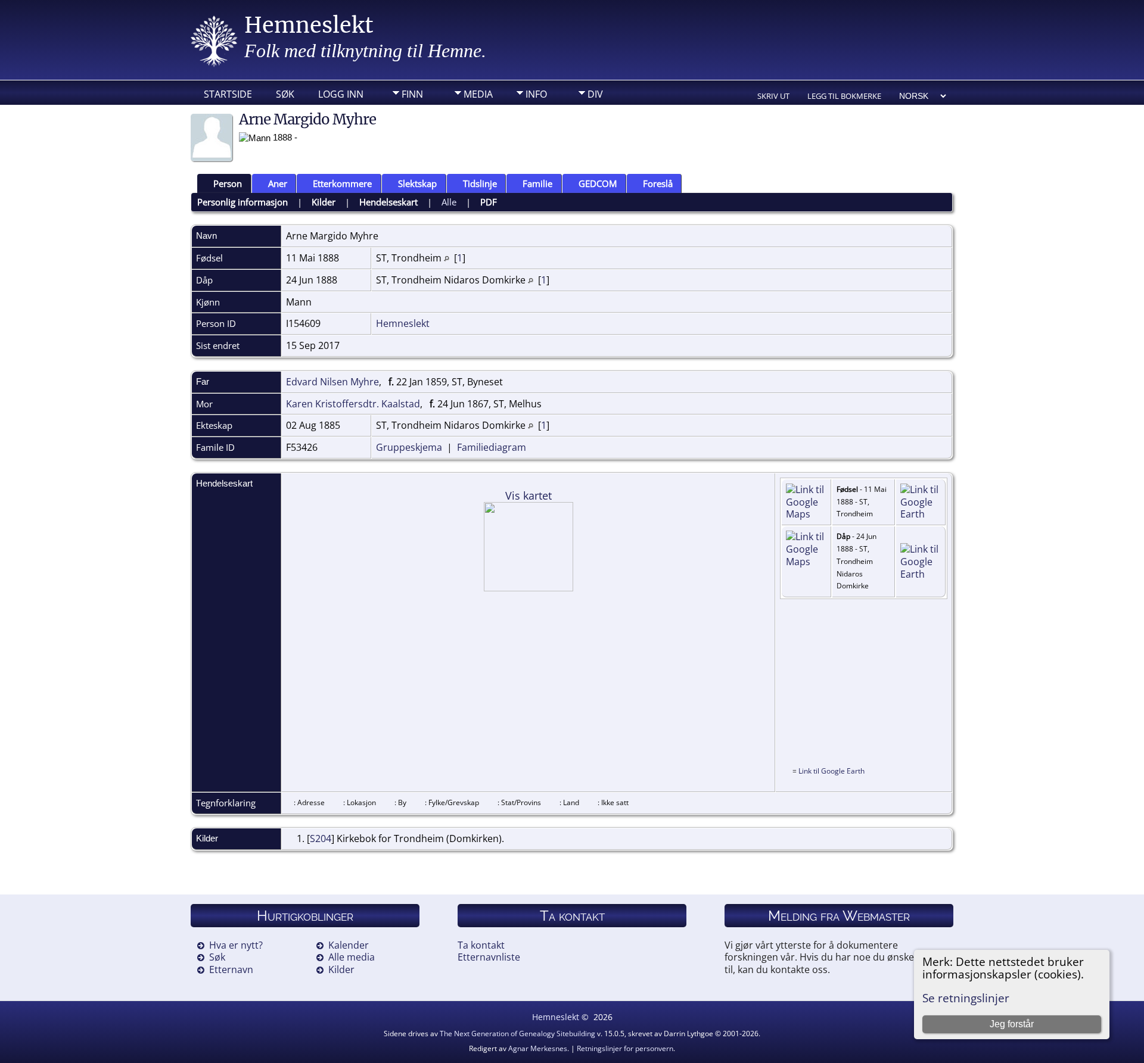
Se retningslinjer (965, 997)
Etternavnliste (489, 957)
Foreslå (658, 183)
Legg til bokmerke (844, 96)
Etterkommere (342, 183)
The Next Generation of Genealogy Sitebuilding (517, 1033)
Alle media (351, 957)
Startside (228, 94)
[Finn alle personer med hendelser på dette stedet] (446, 257)
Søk (285, 94)
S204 (320, 838)
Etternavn (231, 969)
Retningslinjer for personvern (625, 1048)
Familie (537, 183)
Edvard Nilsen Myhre (332, 381)
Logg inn (340, 94)
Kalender (348, 945)
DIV (595, 94)
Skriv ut (773, 96)
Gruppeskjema (409, 447)
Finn (412, 94)
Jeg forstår (1012, 1024)
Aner (277, 183)
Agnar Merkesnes (537, 1048)
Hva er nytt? (236, 945)
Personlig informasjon (242, 202)
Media (478, 94)
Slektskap (417, 183)
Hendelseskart (388, 202)
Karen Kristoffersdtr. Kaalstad (353, 403)
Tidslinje (480, 183)
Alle (449, 202)
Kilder (323, 202)
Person (227, 183)
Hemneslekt (309, 25)
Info (536, 94)
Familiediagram (491, 447)
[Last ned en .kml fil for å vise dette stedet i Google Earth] (920, 513)
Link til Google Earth (831, 771)
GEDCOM (598, 183)
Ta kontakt (481, 945)
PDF (488, 202)
